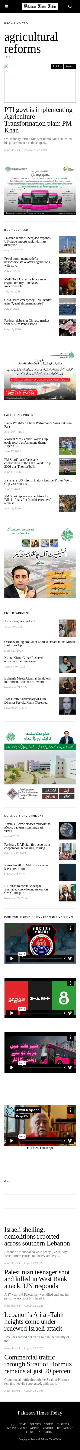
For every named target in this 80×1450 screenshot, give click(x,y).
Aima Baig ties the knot (19, 621)
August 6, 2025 (13, 626)
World (34, 1428)
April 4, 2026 (11, 836)
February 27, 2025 (15, 853)
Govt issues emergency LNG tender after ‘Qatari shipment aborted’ (27, 301)
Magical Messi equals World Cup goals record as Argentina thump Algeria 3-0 (26, 442)
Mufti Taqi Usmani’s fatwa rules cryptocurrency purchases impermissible (25, 282)
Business (63, 1424)
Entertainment (16, 1428)
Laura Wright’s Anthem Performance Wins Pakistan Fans (38, 424)
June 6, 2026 (12, 489)
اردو (13, 1424)
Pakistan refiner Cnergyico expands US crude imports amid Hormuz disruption (27, 241)
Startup (69, 66)
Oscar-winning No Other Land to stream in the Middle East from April (40, 643)
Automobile (47, 1432)
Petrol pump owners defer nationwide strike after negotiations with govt (27, 262)
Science (30, 1432)
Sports (48, 1424)
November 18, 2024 (16, 707)
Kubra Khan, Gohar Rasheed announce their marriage (23, 659)
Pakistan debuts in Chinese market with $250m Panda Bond (26, 322)
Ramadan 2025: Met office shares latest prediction (26, 866)
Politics (57, 66)
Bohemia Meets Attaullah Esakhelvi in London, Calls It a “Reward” (27, 680)
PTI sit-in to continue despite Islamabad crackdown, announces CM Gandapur (26, 889)
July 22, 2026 (12, 270)
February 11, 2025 (14, 874)
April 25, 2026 (12, 508)
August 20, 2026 (14, 432)
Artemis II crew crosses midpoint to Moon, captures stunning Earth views (27, 827)
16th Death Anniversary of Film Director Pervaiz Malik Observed (26, 700)
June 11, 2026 (12, 472)
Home (22, 1424)
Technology (65, 1428)
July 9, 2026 (11, 308)
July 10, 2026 (12, 291)
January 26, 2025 (14, 666)
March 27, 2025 (13, 650)
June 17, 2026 (12, 451)
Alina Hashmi (12, 150)
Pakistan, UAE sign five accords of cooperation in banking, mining (27, 846)
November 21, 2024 (16, 687)
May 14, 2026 (12, 329)
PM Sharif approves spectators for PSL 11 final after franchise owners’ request (27, 499)
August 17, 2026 (13, 250)
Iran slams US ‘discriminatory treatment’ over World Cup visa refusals (38, 482)
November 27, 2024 (16, 898)
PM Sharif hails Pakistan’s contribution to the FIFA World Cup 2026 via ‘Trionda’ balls (27, 463)
